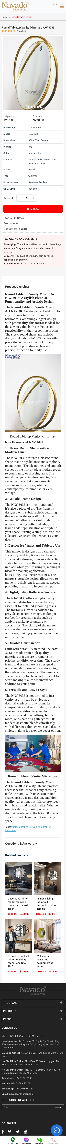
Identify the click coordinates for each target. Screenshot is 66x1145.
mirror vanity (32, 826)
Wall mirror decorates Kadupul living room (45, 961)
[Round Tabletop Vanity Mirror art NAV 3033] (33, 73)
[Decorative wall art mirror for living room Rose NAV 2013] (18, 936)
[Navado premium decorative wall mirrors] (15, 6)
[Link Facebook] (3, 1132)
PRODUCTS (10, 1011)
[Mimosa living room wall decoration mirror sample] (47, 878)
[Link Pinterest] (10, 1132)
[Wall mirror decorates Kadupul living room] (47, 936)
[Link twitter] (17, 1132)
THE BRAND (10, 1003)
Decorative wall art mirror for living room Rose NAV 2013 (18, 961)
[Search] (55, 5)
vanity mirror (18, 826)
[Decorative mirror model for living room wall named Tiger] (18, 878)
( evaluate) (22, 31)
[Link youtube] (25, 1132)
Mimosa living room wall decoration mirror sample (47, 903)
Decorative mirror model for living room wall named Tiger (18, 903)
